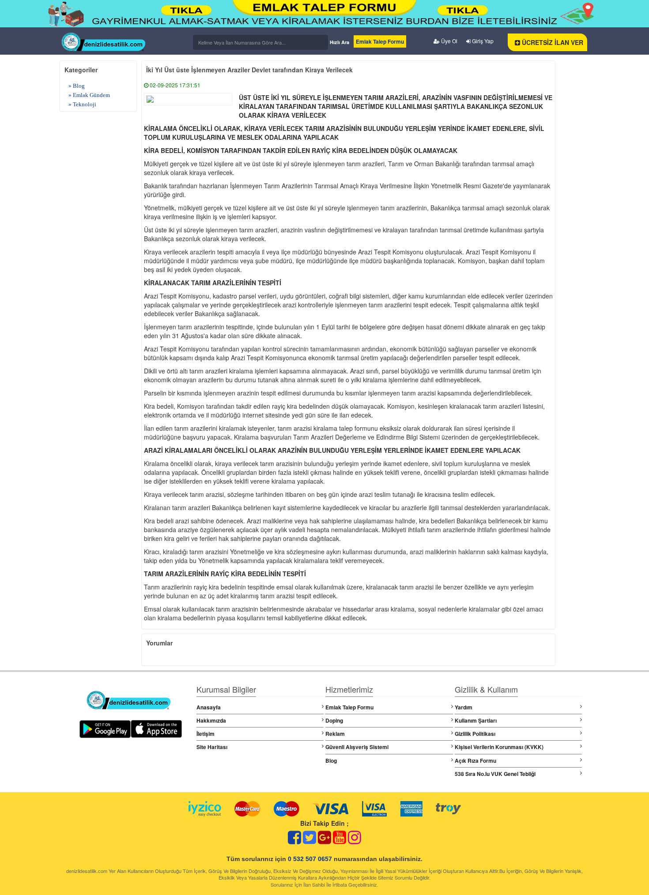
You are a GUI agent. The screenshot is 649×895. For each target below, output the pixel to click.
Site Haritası (211, 747)
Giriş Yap (482, 41)
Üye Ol (448, 41)
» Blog (76, 85)
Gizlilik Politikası (475, 734)
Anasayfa (208, 707)
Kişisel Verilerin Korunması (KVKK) (499, 747)
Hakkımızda (211, 720)
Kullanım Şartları (476, 720)
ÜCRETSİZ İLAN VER (551, 42)
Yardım (463, 707)
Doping (334, 720)
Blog (331, 760)
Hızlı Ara (339, 42)
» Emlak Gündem (89, 95)
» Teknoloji (82, 104)
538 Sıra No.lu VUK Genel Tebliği (495, 774)
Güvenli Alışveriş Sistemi (357, 747)
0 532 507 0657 (310, 858)
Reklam (335, 734)
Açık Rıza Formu (475, 760)
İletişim (205, 734)
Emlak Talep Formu (380, 41)
